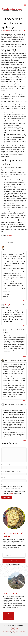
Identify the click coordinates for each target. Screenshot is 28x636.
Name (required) (5, 464)
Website (3, 478)
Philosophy (9, 235)
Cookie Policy (22, 631)
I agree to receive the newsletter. (12, 564)
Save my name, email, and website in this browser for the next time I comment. (11, 487)
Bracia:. (16, 632)
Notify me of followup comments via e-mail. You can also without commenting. (13, 492)
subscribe (10, 493)
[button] (14, 561)
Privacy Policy (15, 631)
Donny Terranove (10, 304)
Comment (3, 446)
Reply (24, 300)
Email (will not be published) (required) (11, 471)
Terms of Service (7, 631)
